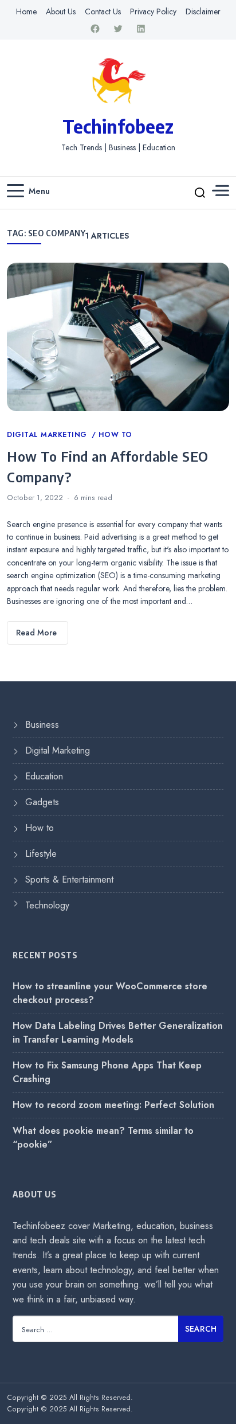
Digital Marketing (48, 435)
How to (115, 435)
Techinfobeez (118, 126)
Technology (47, 905)
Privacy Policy (153, 11)
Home (26, 11)
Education (44, 776)
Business (42, 724)
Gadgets (42, 802)
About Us (61, 11)
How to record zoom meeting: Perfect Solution (113, 1104)
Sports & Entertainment (69, 879)
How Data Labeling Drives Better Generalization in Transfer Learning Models (118, 1032)
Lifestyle (41, 853)
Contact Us (103, 11)
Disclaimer (203, 11)
